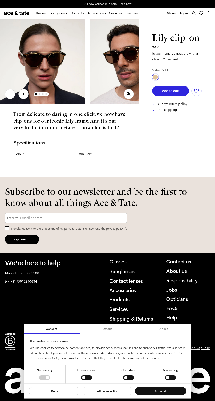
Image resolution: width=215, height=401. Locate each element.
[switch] (86, 377)
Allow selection (107, 391)
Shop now (125, 4)
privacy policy (115, 229)
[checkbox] (7, 228)
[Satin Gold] (155, 77)
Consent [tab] (51, 329)
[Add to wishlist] (196, 91)
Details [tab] (107, 329)
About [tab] (163, 329)
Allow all (161, 391)
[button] (202, 13)
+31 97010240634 (23, 281)
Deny (54, 391)
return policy (178, 104)
